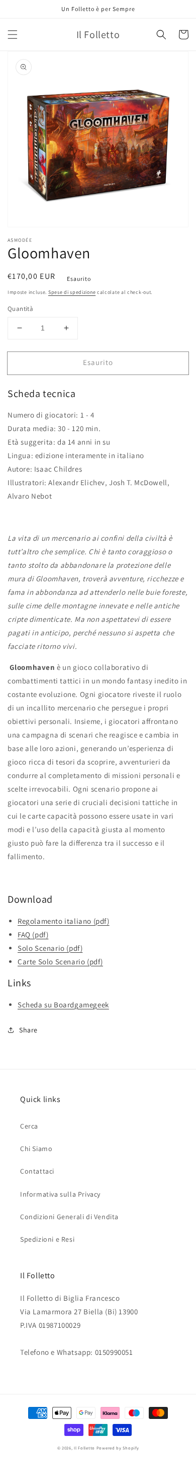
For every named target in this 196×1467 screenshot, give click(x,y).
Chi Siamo (36, 1148)
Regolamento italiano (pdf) (64, 921)
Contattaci (37, 1171)
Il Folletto (84, 1447)
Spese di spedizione (71, 292)
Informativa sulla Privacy (60, 1194)
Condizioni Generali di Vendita (69, 1216)
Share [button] (28, 1029)
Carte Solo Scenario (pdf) (60, 961)
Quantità (20, 308)
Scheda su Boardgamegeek (63, 1004)
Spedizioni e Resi (47, 1239)
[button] (13, 35)
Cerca (29, 1126)
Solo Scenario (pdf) (50, 948)
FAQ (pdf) (33, 934)
